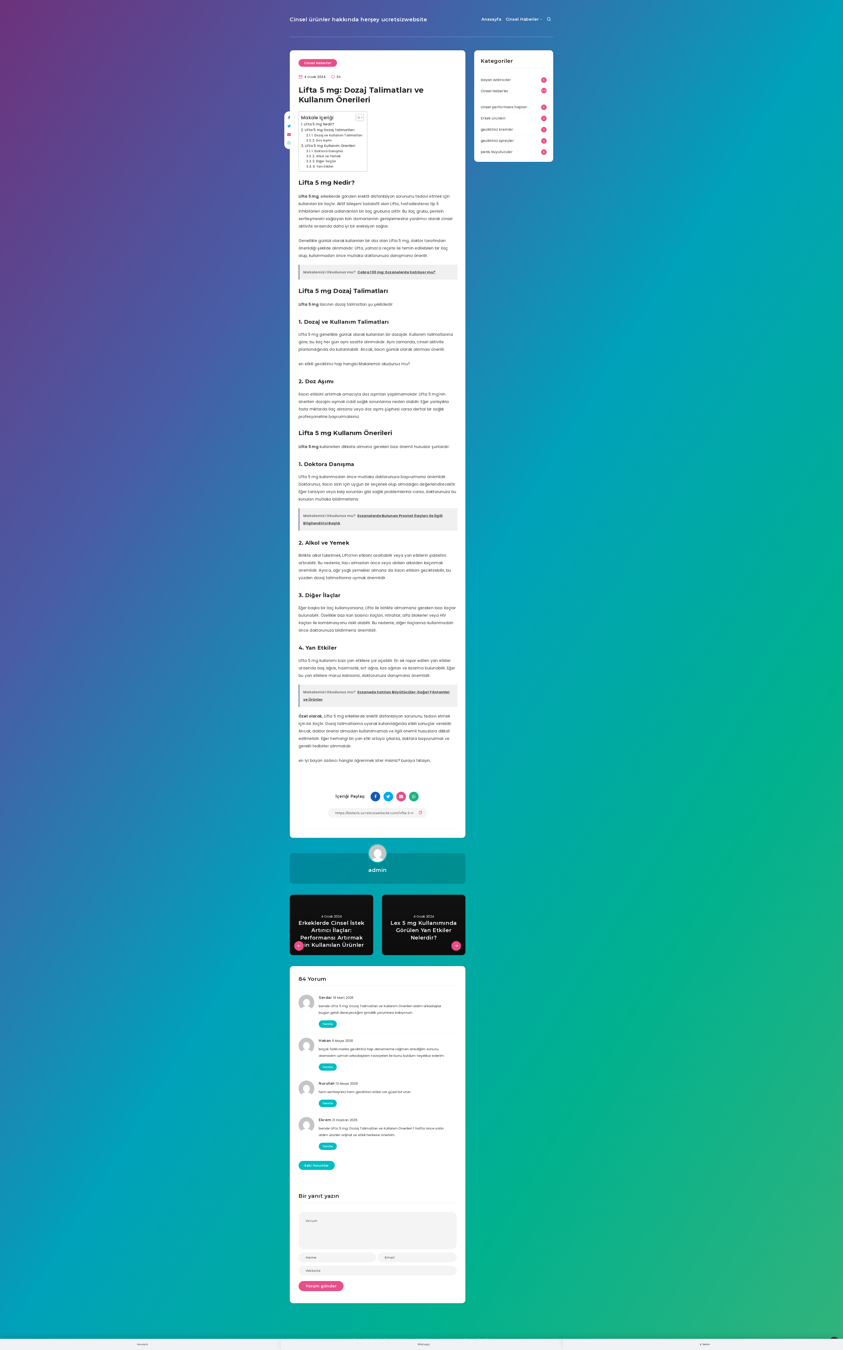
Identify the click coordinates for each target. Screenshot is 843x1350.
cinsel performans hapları (504, 107)
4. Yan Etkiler (323, 166)
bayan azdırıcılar (496, 79)
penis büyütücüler (497, 151)
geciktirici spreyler (497, 140)
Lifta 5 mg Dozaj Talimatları (330, 130)
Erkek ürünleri (493, 118)
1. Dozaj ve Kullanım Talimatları (337, 135)
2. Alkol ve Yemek (326, 156)
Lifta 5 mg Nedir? (319, 124)
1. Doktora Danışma (327, 151)
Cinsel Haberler (522, 19)
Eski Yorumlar (316, 1165)
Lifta (303, 196)
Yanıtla (327, 1024)
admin (377, 870)
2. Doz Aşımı (322, 140)
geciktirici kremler (497, 129)
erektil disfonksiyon (376, 196)
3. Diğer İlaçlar (324, 161)
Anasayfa (491, 19)
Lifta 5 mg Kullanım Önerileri (330, 145)
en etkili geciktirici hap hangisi (328, 364)
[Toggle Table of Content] (357, 117)
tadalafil (371, 203)
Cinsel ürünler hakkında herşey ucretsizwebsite (358, 19)
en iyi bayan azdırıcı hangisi (326, 760)
